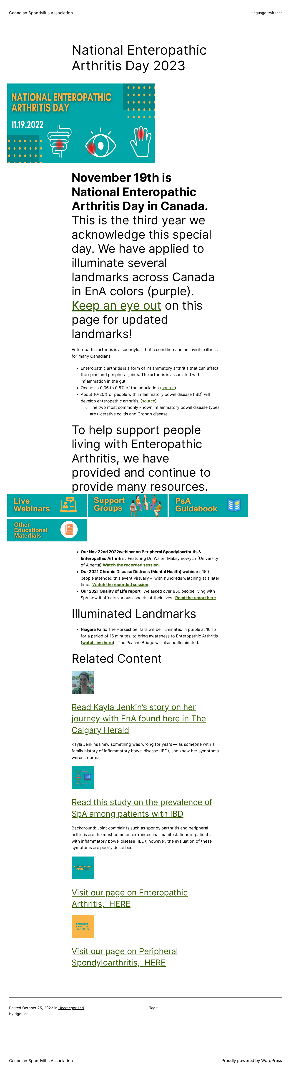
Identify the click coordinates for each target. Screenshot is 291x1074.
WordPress (271, 1060)
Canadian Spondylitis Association (41, 12)
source (168, 387)
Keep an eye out (116, 305)
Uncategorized (71, 1008)
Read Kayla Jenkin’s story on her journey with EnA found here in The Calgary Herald (139, 718)
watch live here (97, 642)
